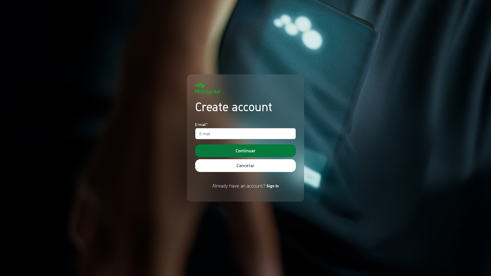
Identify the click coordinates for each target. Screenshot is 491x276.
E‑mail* (201, 124)
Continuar (246, 151)
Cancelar (245, 165)
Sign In (272, 185)
